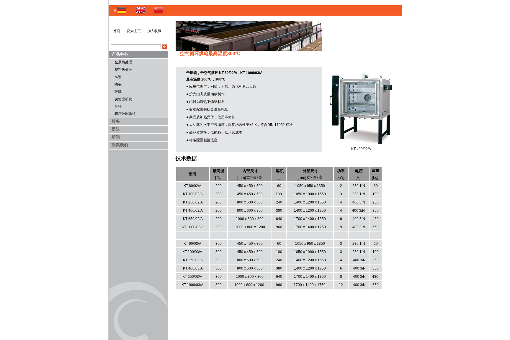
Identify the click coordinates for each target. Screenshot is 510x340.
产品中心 (120, 54)
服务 (116, 121)
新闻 (116, 137)
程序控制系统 (125, 114)
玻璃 (118, 92)
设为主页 (134, 31)
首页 (116, 31)
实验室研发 (123, 99)
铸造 (118, 77)
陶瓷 (118, 84)
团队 (116, 129)
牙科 (118, 106)
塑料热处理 (123, 70)
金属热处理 (123, 62)
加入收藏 (154, 31)
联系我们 (120, 145)
